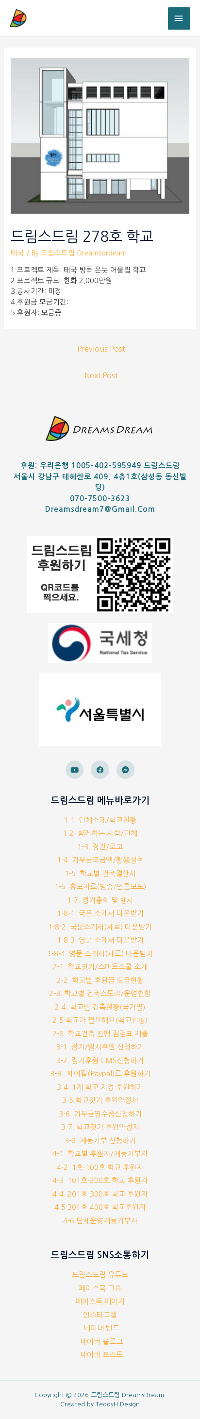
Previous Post (101, 349)
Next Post (100, 375)
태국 (17, 253)
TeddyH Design (118, 1404)
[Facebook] (100, 769)
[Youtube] (75, 769)
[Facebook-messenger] (126, 769)
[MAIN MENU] (179, 18)
